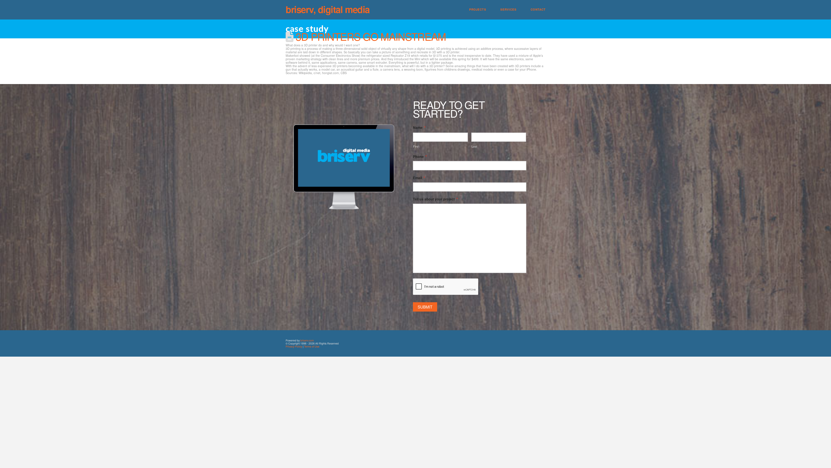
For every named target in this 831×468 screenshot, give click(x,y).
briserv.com (307, 340)
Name (419, 127)
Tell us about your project (435, 199)
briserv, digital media (328, 9)
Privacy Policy (294, 346)
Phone (420, 156)
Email (419, 178)
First (416, 146)
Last (475, 146)
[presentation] (446, 286)
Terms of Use (311, 346)
